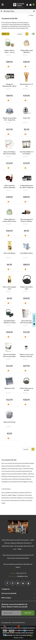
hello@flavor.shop (22, 576)
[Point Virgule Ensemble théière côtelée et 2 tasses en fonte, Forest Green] (9, 313)
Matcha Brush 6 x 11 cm (26, 85)
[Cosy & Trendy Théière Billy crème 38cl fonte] (27, 43)
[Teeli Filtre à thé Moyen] (9, 246)
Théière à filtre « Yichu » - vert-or (9, 51)
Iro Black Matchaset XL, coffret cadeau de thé (26, 186)
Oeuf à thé (26, 118)
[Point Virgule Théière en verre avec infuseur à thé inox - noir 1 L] (27, 347)
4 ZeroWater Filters (26, 253)
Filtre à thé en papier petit (9, 288)
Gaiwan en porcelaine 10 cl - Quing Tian (9, 119)
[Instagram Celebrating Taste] (12, 583)
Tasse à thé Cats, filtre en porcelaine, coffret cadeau (26, 322)
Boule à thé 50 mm (9, 422)
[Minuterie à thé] (9, 381)
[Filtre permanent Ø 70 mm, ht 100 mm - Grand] (27, 212)
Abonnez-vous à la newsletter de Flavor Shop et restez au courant (14, 605)
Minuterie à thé (9, 388)
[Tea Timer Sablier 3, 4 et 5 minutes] (27, 144)
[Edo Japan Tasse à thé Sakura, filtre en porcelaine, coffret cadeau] (9, 144)
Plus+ (23, 622)
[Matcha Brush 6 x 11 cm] (27, 77)
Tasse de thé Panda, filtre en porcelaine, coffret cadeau (9, 355)
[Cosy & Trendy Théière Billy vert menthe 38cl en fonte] (9, 212)
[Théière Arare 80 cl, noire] (27, 280)
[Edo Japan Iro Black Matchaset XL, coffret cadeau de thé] (27, 178)
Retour (31, 15)
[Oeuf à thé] (27, 111)
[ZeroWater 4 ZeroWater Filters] (27, 246)
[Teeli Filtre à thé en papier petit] (9, 280)
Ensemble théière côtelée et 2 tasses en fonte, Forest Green (9, 322)
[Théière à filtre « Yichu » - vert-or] (9, 43)
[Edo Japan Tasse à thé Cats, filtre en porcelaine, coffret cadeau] (27, 313)
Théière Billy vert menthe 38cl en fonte (9, 220)
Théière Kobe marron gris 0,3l (26, 389)
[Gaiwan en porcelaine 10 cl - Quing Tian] (9, 111)
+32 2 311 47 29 (21, 573)
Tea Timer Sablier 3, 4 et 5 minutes (26, 153)
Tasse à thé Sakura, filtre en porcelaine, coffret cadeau (9, 153)
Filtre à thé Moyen (9, 253)
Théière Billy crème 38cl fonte (26, 51)
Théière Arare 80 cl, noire (26, 288)
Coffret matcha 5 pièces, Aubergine (9, 186)
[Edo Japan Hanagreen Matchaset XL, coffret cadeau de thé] (9, 77)
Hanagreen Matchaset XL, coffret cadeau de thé (9, 85)
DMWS (19, 622)
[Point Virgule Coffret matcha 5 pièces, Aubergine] (9, 178)
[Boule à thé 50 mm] (9, 415)
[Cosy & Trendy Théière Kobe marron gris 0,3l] (27, 381)
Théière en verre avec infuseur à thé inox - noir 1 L (27, 355)
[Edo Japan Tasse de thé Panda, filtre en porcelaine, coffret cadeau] (9, 347)
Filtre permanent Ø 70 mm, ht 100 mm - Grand (26, 220)
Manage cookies (18, 637)
